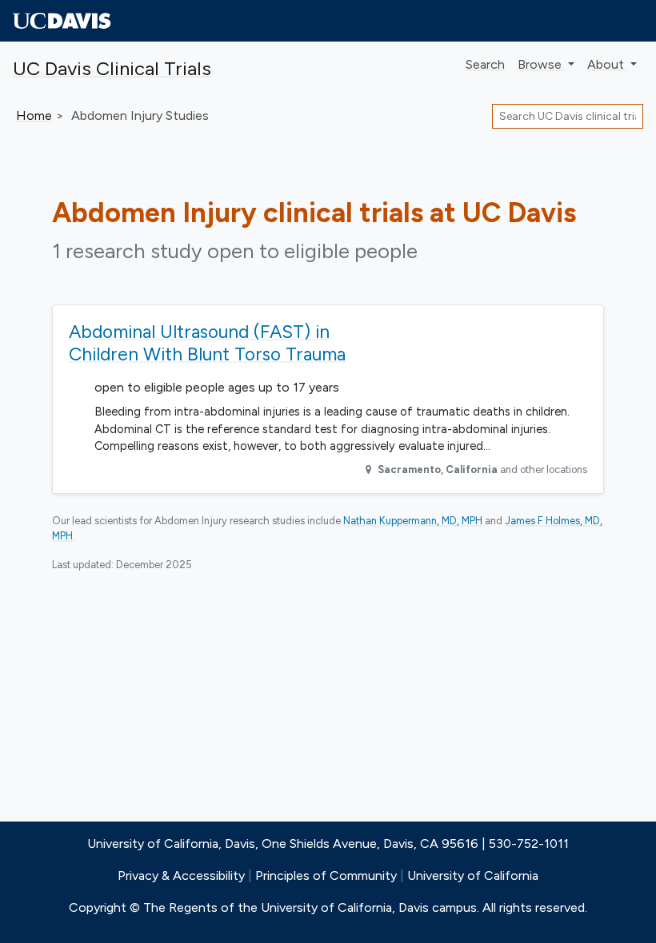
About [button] (607, 64)
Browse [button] (541, 64)
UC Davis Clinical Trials (112, 68)
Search (485, 64)
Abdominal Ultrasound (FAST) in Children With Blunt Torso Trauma (207, 342)
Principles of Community (326, 875)
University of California (472, 875)
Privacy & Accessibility (181, 875)
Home (34, 115)
